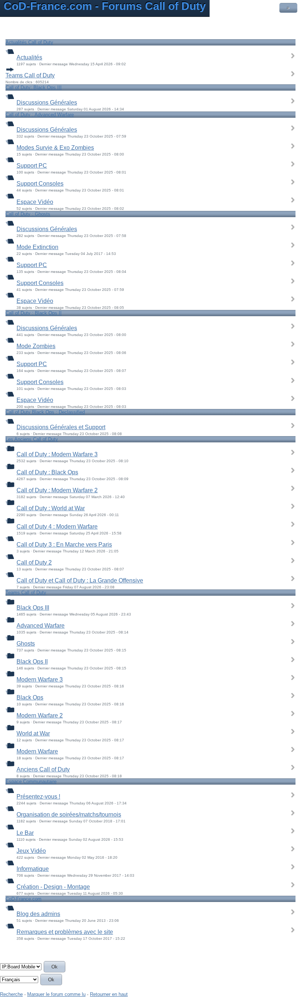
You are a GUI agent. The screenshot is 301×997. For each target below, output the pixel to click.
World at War (33, 733)
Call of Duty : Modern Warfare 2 (57, 490)
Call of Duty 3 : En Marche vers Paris (64, 544)
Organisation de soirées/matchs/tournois (69, 814)
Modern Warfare (37, 751)
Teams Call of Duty (30, 75)
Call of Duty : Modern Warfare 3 (57, 454)
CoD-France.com (23, 899)
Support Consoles (40, 183)
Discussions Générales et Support (61, 427)
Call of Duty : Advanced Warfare (40, 114)
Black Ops (30, 697)
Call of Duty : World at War (51, 508)
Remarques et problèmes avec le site (65, 932)
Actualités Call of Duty (29, 42)
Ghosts (26, 643)
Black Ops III (33, 608)
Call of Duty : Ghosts (28, 214)
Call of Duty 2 (34, 562)
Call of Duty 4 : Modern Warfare (57, 526)
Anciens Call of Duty (43, 769)
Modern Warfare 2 (40, 715)
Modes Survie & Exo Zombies (55, 148)
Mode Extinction (37, 247)
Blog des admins (38, 914)
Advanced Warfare (41, 625)
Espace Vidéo (35, 202)
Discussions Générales (47, 102)
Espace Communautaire (31, 781)
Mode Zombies (36, 346)
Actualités (29, 57)
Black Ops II (32, 661)
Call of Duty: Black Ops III (34, 87)
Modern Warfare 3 (40, 679)
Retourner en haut (109, 994)
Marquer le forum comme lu (56, 994)
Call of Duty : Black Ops (47, 472)
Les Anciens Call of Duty (32, 439)
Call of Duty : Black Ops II (34, 313)
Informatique (33, 869)
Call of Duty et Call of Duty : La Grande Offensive (80, 580)
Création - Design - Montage (53, 887)
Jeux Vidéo (31, 851)
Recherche (11, 994)
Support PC (32, 165)
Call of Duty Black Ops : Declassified (45, 412)
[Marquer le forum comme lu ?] (10, 51)
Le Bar (25, 833)
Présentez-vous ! (38, 796)
